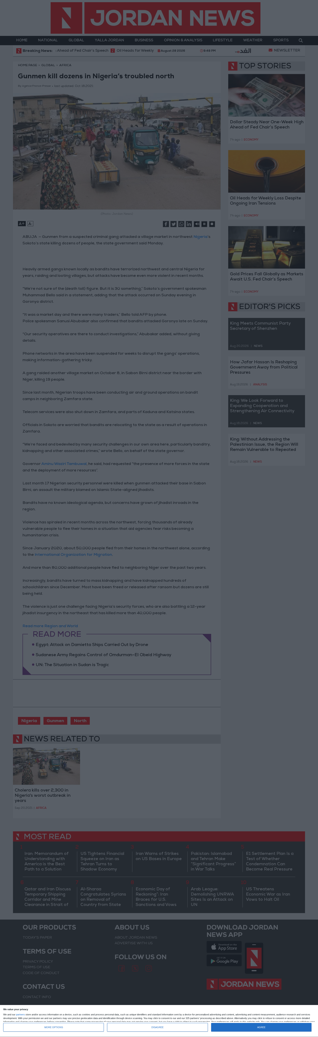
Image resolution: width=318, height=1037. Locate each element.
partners (20, 1014)
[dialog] (159, 1021)
